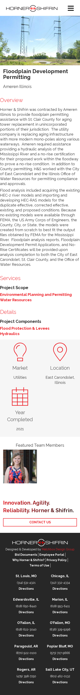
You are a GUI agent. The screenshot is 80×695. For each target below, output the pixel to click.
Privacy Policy (57, 560)
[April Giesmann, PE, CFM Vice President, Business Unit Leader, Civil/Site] (20, 466)
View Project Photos (35, 54)
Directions (26, 588)
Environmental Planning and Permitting (36, 294)
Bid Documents (26, 554)
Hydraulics (9, 334)
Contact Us (40, 522)
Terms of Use (39, 565)
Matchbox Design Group (58, 549)
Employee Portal (51, 554)
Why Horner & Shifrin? (28, 560)
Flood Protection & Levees (24, 328)
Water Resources (16, 300)
